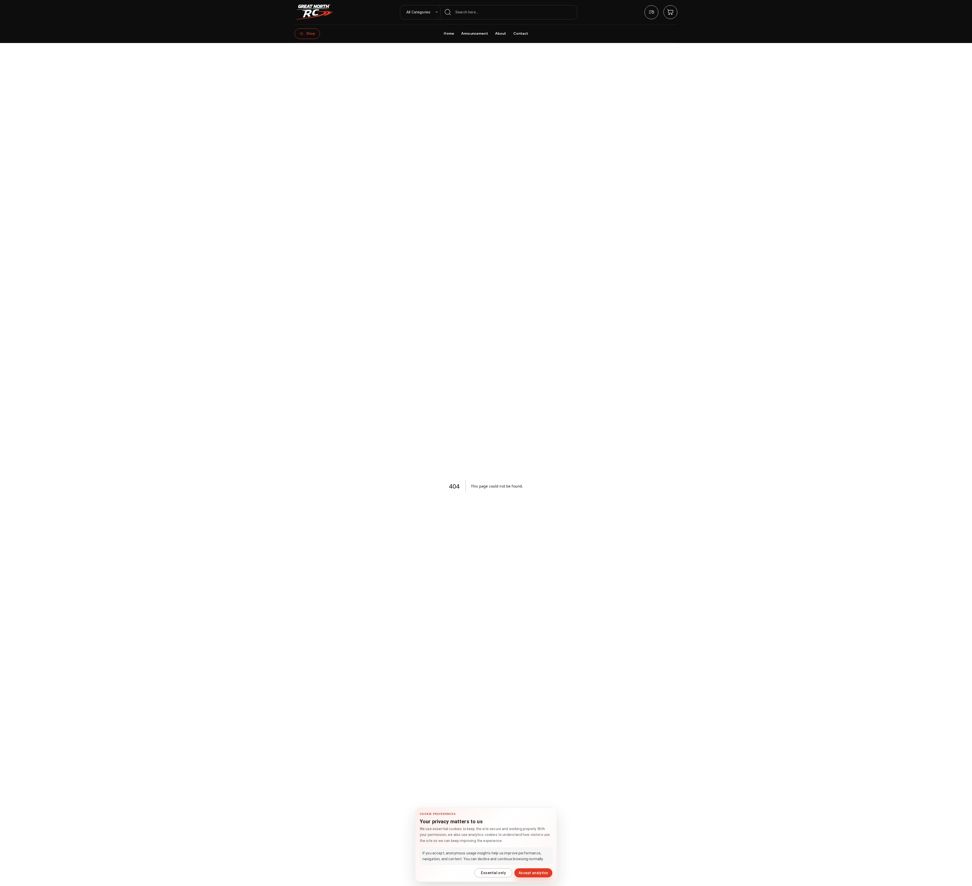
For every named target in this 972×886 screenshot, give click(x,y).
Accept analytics (533, 873)
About (500, 33)
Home (449, 33)
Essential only (493, 873)
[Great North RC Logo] (314, 12)
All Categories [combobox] (418, 12)
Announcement (474, 33)
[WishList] (651, 12)
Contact (520, 33)
